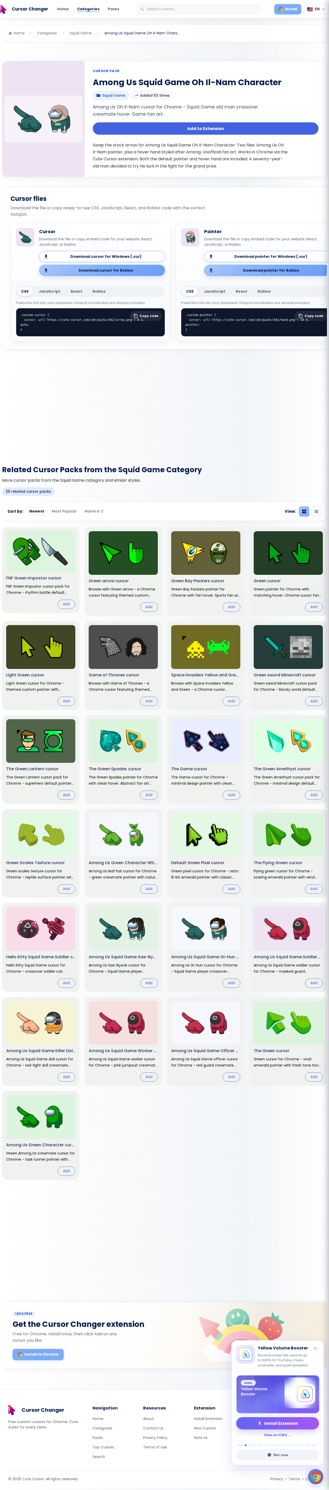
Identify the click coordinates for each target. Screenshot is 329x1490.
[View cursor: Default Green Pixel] (205, 853)
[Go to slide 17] (296, 1445)
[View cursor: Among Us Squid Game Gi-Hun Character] (205, 947)
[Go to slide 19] (302, 1445)
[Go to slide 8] (266, 1445)
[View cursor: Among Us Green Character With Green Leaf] (123, 853)
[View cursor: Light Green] (40, 665)
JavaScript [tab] (49, 291)
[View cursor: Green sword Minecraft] (288, 665)
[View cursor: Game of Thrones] (123, 665)
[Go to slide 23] (316, 1445)
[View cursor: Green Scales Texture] (40, 853)
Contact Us (153, 1428)
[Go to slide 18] (299, 1445)
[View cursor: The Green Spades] (123, 759)
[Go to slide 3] (249, 1445)
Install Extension (208, 1418)
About (148, 1418)
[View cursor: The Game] (205, 759)
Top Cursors (103, 1447)
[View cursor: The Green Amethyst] (288, 759)
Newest (36, 511)
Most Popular (64, 511)
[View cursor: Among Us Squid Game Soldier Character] (288, 947)
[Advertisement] (164, 404)
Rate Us (200, 1437)
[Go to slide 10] (272, 1445)
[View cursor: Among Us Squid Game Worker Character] (123, 1041)
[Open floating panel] (315, 1476)
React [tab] (76, 291)
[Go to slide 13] (282, 1445)
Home (63, 9)
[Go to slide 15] (289, 1445)
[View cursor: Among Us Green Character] (40, 1135)
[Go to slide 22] (312, 1445)
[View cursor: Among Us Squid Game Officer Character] (205, 1041)
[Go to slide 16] (292, 1445)
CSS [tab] (25, 291)
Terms (294, 1479)
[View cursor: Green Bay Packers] (205, 571)
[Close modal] (222, 712)
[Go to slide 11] (276, 1445)
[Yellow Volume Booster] (277, 1394)
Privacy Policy (155, 1437)
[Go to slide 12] (279, 1445)
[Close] (315, 1349)
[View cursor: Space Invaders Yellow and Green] (205, 665)
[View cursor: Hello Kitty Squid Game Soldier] (40, 947)
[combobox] (199, 9)
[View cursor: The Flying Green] (288, 853)
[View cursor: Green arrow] (123, 571)
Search (99, 1456)
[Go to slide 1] (239, 1445)
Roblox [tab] (99, 291)
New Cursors (205, 1428)
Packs (113, 9)
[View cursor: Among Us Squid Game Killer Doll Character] (40, 1041)
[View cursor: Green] (288, 571)
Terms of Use (155, 1447)
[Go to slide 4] (252, 1445)
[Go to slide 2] (244, 1445)
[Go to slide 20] (306, 1445)
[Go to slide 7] (262, 1445)
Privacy (276, 1479)
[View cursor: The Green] (288, 1041)
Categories (88, 9)
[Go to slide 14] (286, 1445)
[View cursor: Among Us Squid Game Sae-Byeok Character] (123, 947)
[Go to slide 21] (309, 1445)
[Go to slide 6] (259, 1445)
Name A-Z (94, 511)
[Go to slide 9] (269, 1445)
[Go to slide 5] (256, 1445)
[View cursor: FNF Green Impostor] (40, 570)
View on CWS (275, 1435)
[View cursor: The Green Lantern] (40, 759)
